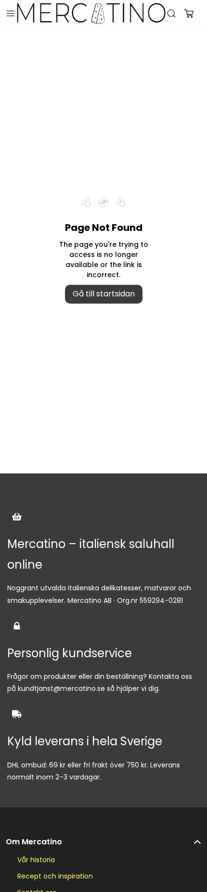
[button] (103, 837)
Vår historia (36, 860)
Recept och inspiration (55, 876)
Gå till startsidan (104, 293)
